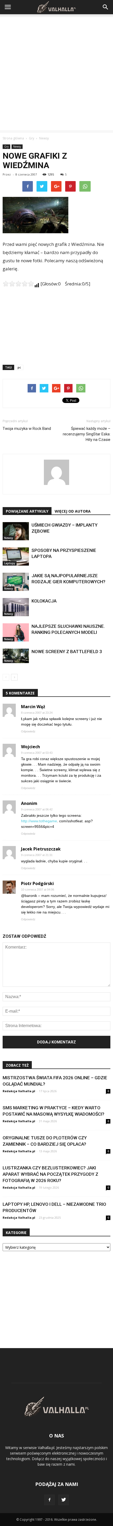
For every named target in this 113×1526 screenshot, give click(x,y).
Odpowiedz (28, 731)
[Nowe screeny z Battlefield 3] (16, 656)
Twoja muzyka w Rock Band (27, 428)
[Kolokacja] (16, 607)
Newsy (17, 146)
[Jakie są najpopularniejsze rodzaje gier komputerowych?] (16, 582)
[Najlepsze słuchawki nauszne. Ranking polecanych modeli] (16, 632)
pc (19, 367)
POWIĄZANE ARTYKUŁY (27, 511)
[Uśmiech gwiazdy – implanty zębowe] (16, 531)
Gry (6, 146)
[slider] (18, 283)
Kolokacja (44, 601)
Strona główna (13, 138)
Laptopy (9, 563)
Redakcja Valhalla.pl (19, 1091)
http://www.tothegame (39, 821)
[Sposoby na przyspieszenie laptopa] (16, 556)
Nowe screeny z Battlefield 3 (67, 651)
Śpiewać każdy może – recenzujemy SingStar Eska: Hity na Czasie (86, 434)
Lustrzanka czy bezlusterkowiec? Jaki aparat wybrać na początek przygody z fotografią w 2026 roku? (50, 1174)
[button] (105, 7)
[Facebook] (49, 1500)
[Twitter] (63, 1500)
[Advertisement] (56, 73)
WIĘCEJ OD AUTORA (73, 511)
